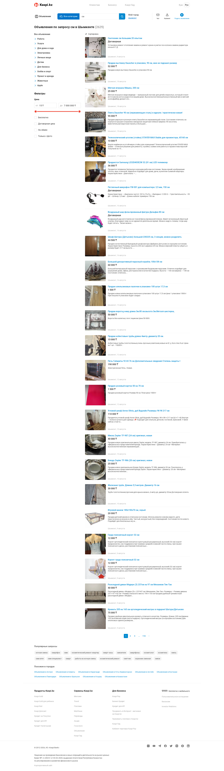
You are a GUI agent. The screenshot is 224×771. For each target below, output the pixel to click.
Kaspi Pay (116, 696)
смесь (173, 653)
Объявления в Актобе (144, 672)
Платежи (78, 706)
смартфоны (135, 653)
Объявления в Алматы (65, 672)
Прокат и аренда (45, 76)
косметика (162, 653)
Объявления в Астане (43, 672)
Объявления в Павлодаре (45, 677)
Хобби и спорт (44, 71)
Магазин (77, 696)
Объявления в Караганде (89, 672)
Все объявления (42, 34)
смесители (121, 653)
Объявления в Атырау (92, 677)
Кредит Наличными (42, 726)
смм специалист (55, 659)
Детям (40, 62)
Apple (40, 85)
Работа (40, 39)
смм (66, 653)
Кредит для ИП (40, 721)
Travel (76, 701)
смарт (68, 659)
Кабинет (167, 18)
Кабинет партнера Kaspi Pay (124, 729)
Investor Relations (169, 706)
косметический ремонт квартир (85, 653)
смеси (157, 659)
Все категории (70, 16)
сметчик (127, 659)
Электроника (43, 53)
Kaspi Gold (38, 696)
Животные (42, 81)
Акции (76, 721)
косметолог (149, 653)
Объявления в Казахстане (116, 677)
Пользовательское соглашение (175, 697)
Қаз (181, 5)
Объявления (45, 16)
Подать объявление (181, 18)
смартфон (56, 653)
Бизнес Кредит (118, 701)
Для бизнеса (43, 67)
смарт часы (108, 653)
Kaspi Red (38, 706)
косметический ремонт (110, 659)
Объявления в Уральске (69, 677)
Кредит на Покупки (42, 716)
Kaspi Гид (78, 736)
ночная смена (42, 653)
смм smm (40, 659)
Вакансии (166, 702)
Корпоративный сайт (43, 765)
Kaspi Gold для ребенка (44, 701)
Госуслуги (78, 726)
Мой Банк (78, 711)
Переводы (78, 716)
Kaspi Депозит (40, 711)
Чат (158, 18)
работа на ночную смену (85, 659)
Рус (187, 5)
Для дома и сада (45, 48)
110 (144, 636)
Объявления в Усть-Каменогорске (117, 672)
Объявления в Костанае (167, 672)
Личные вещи (44, 57)
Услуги (40, 43)
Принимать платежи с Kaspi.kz (125, 719)
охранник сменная (143, 659)
